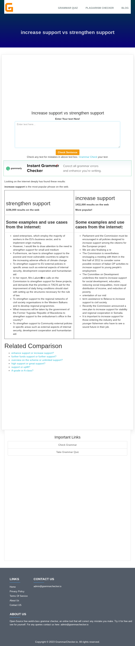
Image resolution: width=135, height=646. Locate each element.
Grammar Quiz (68, 7)
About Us (14, 600)
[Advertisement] (67, 84)
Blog (125, 7)
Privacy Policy (17, 591)
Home (13, 587)
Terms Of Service (19, 596)
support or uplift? (20, 367)
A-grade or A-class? (22, 370)
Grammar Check (88, 156)
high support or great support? (28, 363)
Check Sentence (67, 152)
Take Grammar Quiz (67, 452)
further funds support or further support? (33, 356)
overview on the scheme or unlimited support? (37, 360)
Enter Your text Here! (67, 118)
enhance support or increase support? (32, 353)
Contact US (15, 605)
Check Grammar (67, 444)
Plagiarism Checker (100, 7)
